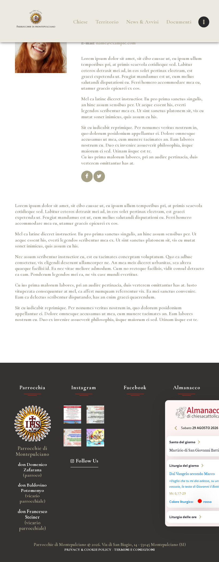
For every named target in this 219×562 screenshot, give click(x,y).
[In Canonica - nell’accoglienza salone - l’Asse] (72, 414)
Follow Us (87, 460)
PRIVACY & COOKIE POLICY (87, 550)
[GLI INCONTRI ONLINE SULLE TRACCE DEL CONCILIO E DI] (72, 437)
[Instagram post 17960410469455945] (95, 414)
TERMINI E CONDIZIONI (134, 550)
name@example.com (116, 43)
